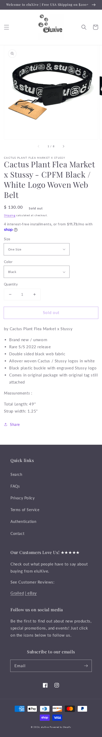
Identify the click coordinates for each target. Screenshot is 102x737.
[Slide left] (38, 146)
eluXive (45, 727)
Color (8, 262)
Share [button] (15, 424)
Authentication (23, 521)
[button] (6, 27)
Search (16, 474)
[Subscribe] (86, 665)
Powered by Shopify (60, 727)
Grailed (17, 593)
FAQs (15, 486)
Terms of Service (24, 509)
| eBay (31, 593)
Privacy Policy (22, 498)
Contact (17, 533)
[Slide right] (63, 146)
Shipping (9, 215)
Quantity (11, 284)
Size (7, 239)
